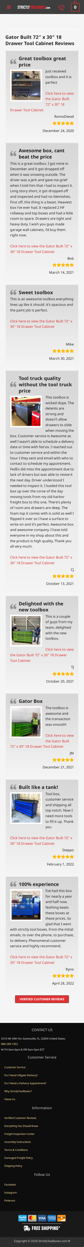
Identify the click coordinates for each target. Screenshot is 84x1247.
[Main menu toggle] (8, 6)
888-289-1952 (9, 1044)
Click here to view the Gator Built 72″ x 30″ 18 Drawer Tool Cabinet (42, 655)
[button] (42, 999)
